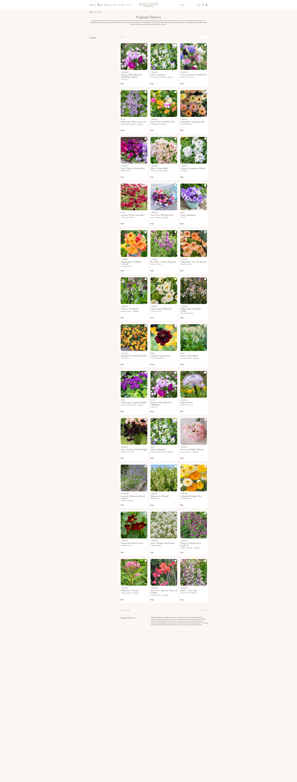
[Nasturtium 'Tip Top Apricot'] (193, 243)
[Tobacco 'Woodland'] (134, 290)
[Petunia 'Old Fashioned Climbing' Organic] (134, 56)
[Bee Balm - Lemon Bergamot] (164, 243)
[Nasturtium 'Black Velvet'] (134, 525)
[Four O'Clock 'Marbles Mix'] (164, 103)
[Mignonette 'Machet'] (164, 478)
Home (90, 12)
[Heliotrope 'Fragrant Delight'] (134, 384)
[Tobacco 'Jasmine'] (164, 56)
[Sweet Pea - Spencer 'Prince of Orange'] (164, 572)
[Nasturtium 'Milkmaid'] (164, 290)
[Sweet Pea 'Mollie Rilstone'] (193, 431)
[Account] (203, 5)
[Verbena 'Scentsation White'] (193, 150)
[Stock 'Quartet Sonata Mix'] (134, 150)
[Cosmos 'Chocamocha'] (164, 337)
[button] (93, 5)
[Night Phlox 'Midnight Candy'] (193, 290)
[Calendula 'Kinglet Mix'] (193, 478)
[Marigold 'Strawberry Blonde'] (134, 337)
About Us (128, 5)
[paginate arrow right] (207, 610)
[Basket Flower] (193, 384)
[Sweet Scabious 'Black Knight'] (134, 431)
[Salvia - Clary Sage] (193, 572)
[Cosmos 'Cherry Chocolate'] (134, 197)
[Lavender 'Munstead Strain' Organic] (134, 478)
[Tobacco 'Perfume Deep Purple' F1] (193, 525)
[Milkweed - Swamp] (134, 572)
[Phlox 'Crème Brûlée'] (164, 150)
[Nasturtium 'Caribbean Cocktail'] (134, 243)
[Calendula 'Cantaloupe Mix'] (193, 103)
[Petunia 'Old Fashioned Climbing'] (164, 384)
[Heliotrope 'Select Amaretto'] (134, 103)
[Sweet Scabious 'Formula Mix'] (193, 56)
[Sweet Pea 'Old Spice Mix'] (164, 197)
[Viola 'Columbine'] (193, 197)
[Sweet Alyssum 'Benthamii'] (164, 525)
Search (182, 5)
